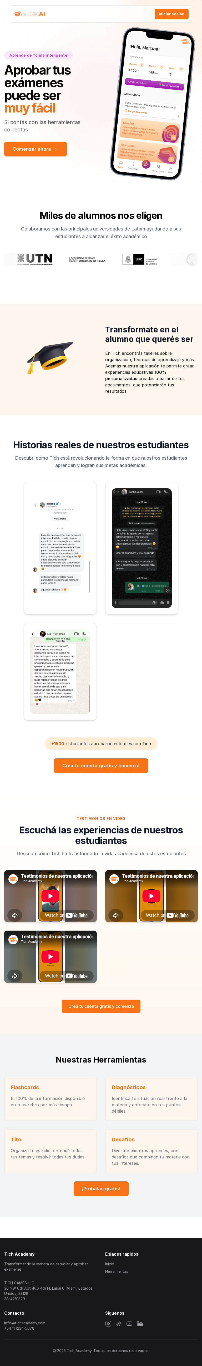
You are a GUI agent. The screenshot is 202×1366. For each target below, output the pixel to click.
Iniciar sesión (171, 14)
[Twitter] (119, 1323)
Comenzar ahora (32, 149)
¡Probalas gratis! (101, 1188)
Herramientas (116, 1271)
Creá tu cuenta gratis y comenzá (101, 765)
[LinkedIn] (140, 1323)
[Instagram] (108, 1323)
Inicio (109, 1264)
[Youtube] (129, 1323)
